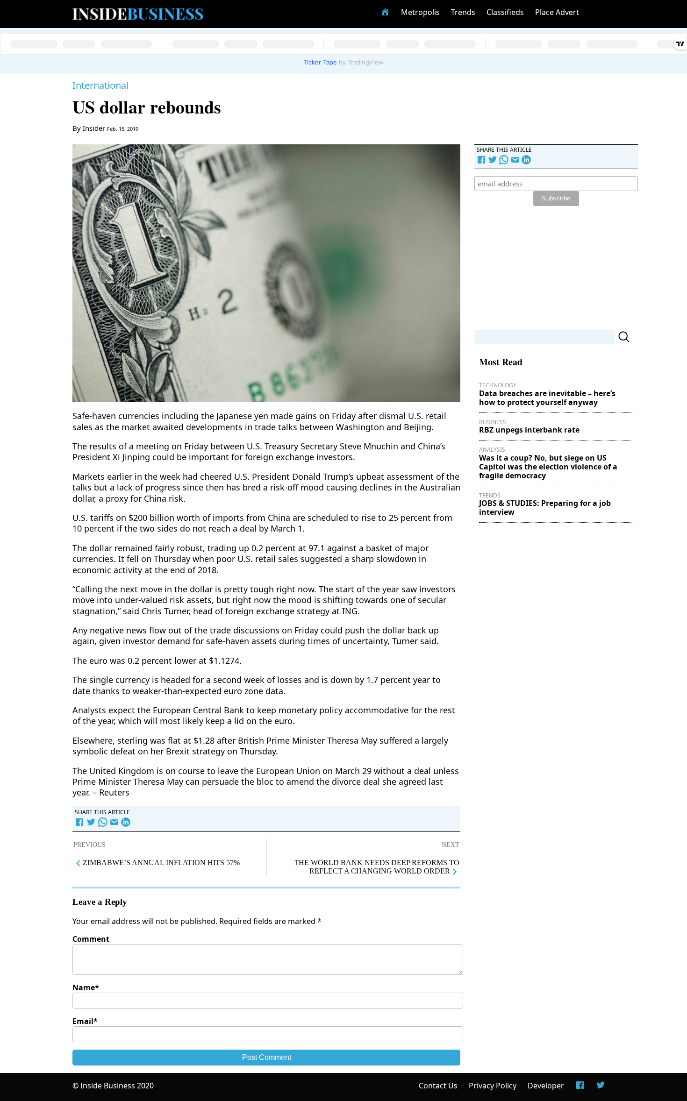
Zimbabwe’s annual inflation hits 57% (161, 863)
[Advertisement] (544, 269)
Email (85, 1021)
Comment (90, 939)
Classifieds (505, 12)
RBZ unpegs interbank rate (529, 430)
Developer (546, 1085)
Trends (463, 12)
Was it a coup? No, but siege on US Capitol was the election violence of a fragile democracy (548, 467)
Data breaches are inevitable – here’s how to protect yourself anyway (547, 397)
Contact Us (438, 1085)
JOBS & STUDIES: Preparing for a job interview (545, 507)
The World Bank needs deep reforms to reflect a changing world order (376, 867)
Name (85, 987)
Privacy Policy (492, 1085)
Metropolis (420, 12)
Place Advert (557, 12)
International (100, 85)
